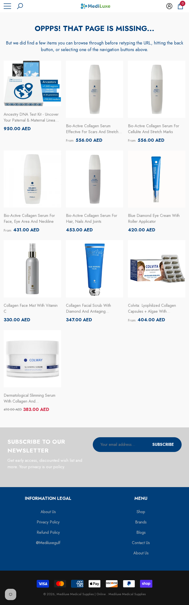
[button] (20, 6)
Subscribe (163, 444)
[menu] (7, 6)
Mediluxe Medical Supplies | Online (82, 594)
